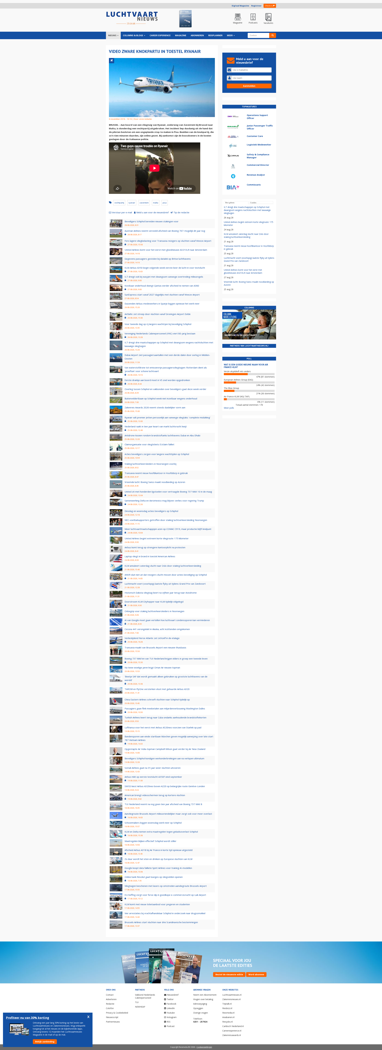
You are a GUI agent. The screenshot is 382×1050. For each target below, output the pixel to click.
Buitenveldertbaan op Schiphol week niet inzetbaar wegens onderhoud (161, 398)
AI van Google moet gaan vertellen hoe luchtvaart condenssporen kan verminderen (167, 620)
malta (155, 202)
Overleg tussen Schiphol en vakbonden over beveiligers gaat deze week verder (165, 389)
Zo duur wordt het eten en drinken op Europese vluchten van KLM (158, 858)
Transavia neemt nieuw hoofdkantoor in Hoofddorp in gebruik (156, 473)
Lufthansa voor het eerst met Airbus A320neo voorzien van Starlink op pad (163, 727)
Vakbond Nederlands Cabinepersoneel (145, 996)
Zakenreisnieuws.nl (231, 999)
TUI (136, 1002)
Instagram (172, 1017)
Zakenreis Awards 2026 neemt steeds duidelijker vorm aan (155, 407)
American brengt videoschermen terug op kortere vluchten (155, 795)
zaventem (144, 202)
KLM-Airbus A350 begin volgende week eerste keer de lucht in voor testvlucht (165, 267)
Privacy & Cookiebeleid (117, 1012)
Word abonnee (256, 974)
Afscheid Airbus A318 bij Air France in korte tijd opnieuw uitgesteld (158, 850)
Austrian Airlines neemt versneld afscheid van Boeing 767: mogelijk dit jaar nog (165, 230)
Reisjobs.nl (227, 1021)
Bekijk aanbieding (44, 1041)
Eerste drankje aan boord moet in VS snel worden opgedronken (157, 380)
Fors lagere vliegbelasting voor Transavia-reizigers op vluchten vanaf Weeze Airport (168, 240)
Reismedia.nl (228, 1012)
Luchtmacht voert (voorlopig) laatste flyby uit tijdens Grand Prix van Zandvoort (165, 583)
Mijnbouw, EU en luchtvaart (241, 335)
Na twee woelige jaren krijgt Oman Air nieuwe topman (152, 667)
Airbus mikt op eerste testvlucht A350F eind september (153, 776)
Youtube (171, 1012)
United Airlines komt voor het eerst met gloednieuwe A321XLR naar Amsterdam (166, 249)
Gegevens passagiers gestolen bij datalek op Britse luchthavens (158, 258)
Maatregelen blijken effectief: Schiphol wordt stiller (150, 841)
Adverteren (111, 999)
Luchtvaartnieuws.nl (231, 994)
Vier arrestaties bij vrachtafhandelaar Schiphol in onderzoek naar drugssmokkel (165, 913)
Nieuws (112, 35)
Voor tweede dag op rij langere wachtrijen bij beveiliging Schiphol (158, 324)
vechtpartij (119, 202)
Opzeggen (198, 1008)
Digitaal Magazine (240, 5)
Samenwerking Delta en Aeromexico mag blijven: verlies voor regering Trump (164, 500)
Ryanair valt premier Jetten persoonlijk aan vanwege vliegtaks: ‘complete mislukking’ (167, 417)
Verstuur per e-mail (122, 212)
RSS (168, 1021)
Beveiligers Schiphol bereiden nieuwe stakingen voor (151, 221)
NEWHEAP (140, 1006)
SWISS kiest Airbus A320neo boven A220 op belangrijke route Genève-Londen (165, 786)
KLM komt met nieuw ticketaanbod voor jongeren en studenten (157, 904)
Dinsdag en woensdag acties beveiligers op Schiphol (151, 511)
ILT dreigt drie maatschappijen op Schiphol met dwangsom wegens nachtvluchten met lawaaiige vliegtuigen (247, 210)
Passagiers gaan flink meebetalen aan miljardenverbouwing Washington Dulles (165, 708)
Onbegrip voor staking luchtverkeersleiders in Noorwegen (154, 611)
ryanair (131, 202)
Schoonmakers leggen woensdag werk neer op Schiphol (153, 822)
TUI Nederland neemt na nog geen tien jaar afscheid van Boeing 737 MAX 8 (163, 804)
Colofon (110, 1008)
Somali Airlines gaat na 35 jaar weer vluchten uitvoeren (153, 767)
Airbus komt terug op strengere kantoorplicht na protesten (155, 547)
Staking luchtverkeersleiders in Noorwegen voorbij (150, 463)
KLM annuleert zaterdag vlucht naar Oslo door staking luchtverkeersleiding (163, 565)
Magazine (180, 35)
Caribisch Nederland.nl (233, 1026)
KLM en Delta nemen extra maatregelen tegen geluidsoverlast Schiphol (161, 831)
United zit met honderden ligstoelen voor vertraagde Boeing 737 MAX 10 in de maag (168, 491)
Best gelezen (229, 203)
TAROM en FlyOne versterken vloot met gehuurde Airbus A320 (157, 689)
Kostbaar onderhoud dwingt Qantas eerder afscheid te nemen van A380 (162, 285)
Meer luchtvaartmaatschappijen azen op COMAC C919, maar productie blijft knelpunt (168, 528)
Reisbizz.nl (227, 1008)
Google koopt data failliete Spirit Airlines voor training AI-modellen (158, 867)
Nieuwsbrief (172, 994)
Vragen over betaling (203, 999)
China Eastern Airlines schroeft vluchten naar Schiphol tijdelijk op (157, 699)
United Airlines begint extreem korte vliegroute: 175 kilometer (157, 538)
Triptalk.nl (227, 1003)
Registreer (256, 5)
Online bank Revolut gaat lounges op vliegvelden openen (154, 876)
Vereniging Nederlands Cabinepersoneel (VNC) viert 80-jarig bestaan (160, 333)
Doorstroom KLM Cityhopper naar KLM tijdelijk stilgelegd (154, 601)
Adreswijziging (200, 1003)
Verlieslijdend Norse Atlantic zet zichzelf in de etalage (152, 638)
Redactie (110, 1003)
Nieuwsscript (112, 1017)
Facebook (171, 1003)
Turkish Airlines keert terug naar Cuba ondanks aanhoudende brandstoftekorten (165, 717)
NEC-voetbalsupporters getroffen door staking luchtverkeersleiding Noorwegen (166, 519)
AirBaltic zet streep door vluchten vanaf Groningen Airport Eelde (158, 314)
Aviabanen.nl (228, 1017)
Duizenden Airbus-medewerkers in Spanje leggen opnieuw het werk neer (162, 303)
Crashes (253, 203)
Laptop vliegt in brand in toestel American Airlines (150, 556)
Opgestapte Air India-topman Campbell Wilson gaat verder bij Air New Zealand (165, 748)
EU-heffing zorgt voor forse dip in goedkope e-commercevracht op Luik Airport (165, 894)
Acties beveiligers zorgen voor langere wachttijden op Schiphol (157, 454)
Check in (268, 5)
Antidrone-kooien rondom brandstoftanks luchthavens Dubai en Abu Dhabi (162, 435)
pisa (165, 202)
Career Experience (160, 35)
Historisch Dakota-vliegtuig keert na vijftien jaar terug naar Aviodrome (161, 592)
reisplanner (215, 35)
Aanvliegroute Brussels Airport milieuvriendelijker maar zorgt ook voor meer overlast (168, 813)
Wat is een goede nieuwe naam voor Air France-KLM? (246, 366)
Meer (230, 35)
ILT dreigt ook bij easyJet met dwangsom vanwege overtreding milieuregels (164, 276)
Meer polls (229, 407)
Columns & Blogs (133, 35)
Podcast (171, 1026)
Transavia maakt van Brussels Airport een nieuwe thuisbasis (155, 647)
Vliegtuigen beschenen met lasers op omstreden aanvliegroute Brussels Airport (166, 885)
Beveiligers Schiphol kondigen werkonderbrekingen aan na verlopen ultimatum (164, 758)
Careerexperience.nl (231, 1030)
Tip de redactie (181, 212)
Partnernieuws (113, 1021)
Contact (110, 994)
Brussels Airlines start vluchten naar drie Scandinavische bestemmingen (161, 922)
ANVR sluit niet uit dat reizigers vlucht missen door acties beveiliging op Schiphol (166, 574)
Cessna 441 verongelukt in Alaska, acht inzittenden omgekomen (157, 629)
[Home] (132, 18)
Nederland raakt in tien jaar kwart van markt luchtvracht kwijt (156, 426)
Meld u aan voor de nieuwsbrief (152, 212)
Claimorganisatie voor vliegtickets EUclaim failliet (149, 444)
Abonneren (197, 35)
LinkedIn (171, 1008)
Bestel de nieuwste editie (229, 974)
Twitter (170, 999)
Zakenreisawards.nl (231, 1035)
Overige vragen (200, 1012)
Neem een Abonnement (205, 994)
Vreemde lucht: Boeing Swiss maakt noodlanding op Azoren (155, 482)
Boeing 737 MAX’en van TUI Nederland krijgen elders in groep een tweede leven (166, 658)
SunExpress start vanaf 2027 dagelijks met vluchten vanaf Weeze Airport (162, 294)
